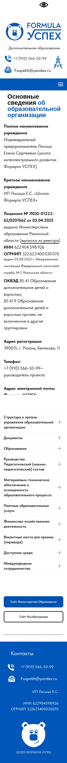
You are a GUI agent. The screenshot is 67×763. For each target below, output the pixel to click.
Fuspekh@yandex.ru (32, 70)
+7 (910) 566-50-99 (30, 58)
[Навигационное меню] (60, 84)
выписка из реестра (40, 240)
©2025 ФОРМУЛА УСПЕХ (33, 752)
